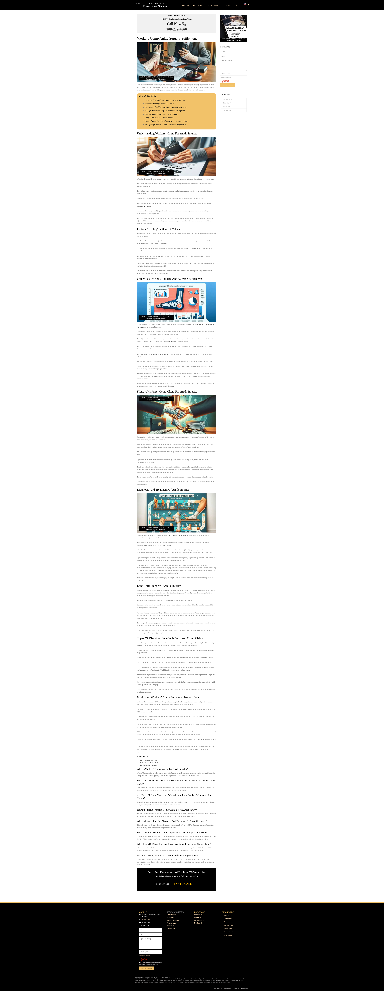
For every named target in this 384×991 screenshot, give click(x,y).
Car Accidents (171, 915)
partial (202, 739)
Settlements (198, 5)
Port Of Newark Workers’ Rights (149, 763)
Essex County (228, 918)
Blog (228, 5)
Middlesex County (229, 925)
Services (185, 5)
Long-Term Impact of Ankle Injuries (159, 118)
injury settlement (161, 211)
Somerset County (229, 932)
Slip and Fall (170, 917)
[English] (245, 5)
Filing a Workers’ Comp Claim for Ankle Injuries (165, 111)
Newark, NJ (226, 106)
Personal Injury (171, 923)
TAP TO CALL (183, 883)
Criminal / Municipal (173, 920)
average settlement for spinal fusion (157, 354)
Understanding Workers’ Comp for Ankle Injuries (165, 100)
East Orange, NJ (227, 99)
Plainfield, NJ (227, 110)
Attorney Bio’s (215, 5)
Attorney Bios (171, 929)
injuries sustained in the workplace (178, 535)
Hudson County (228, 922)
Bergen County (228, 915)
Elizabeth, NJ (226, 103)
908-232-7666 (176, 29)
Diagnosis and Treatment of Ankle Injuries (162, 114)
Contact (238, 5)
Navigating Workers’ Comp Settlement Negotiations (166, 125)
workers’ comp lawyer (197, 613)
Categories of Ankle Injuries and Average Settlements (166, 107)
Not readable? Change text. (225, 77)
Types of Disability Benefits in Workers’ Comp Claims (167, 121)
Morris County (228, 928)
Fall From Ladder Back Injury (149, 760)
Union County (228, 935)
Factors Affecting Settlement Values (159, 104)
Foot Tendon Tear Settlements (148, 765)
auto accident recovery (176, 341)
